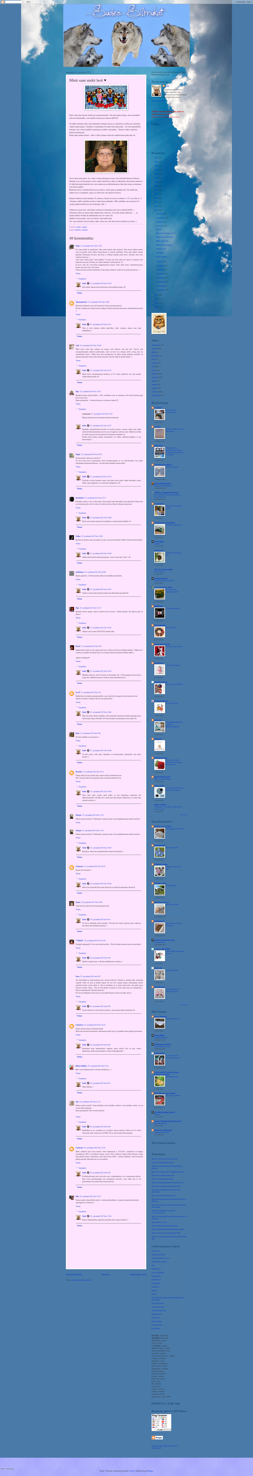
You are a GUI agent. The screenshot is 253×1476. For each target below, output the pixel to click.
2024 (156, 165)
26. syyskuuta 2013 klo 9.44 (100, 957)
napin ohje (155, 1317)
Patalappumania (160, 578)
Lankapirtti (159, 503)
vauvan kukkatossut (159, 1310)
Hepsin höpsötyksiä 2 (162, 483)
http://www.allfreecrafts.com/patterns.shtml (167, 1171)
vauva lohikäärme (158, 1272)
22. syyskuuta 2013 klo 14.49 (90, 345)
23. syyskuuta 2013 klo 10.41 (100, 589)
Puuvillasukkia (159, 942)
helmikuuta (161, 285)
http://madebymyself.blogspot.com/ (165, 1225)
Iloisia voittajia (161, 256)
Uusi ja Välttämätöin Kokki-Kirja (167, 1121)
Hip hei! (157, 1114)
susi (153, 1265)
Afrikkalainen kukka (159, 1261)
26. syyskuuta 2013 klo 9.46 (100, 1044)
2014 (156, 206)
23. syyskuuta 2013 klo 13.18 (92, 815)
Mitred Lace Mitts (172, 904)
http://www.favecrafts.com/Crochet (164, 1159)
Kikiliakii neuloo (161, 864)
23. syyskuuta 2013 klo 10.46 (100, 712)
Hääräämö (158, 445)
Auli (77, 345)
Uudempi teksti (74, 1274)
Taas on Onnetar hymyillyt (165, 233)
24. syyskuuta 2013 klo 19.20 (95, 940)
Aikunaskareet (81, 302)
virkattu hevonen (158, 1307)
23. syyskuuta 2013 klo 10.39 (100, 476)
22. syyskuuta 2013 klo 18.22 (91, 454)
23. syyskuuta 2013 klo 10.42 (100, 627)
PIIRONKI (158, 606)
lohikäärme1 (156, 1279)
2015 (156, 202)
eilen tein (157, 720)
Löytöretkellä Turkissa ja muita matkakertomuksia (166, 1073)
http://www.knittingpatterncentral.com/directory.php (169, 1237)
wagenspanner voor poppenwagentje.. (173, 990)
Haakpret (158, 739)
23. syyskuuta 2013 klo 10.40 (100, 517)
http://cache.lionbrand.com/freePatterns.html (168, 1229)
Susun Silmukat (160, 1016)
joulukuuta (161, 213)
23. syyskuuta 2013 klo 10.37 (100, 425)
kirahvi (154, 1294)
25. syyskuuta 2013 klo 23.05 (94, 1147)
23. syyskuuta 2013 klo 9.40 (90, 733)
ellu (77, 1101)
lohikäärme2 (156, 1276)
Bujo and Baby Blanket (162, 779)
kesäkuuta (160, 269)
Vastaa (78, 273)
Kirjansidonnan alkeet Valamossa (174, 924)
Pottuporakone (171, 885)
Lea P (78, 692)
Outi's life (158, 968)
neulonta (155, 377)
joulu (153, 366)
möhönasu (80, 572)
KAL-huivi (156, 1251)
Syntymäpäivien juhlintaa (175, 828)
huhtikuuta (161, 277)
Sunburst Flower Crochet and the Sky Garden (174, 789)
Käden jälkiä (159, 1035)
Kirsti (78, 646)
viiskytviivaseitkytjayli (163, 1130)
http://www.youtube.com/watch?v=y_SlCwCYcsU (163, 1211)
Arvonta (155, 348)
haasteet (154, 363)
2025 (156, 162)
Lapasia (159, 229)
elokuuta (160, 261)
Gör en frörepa (159, 571)
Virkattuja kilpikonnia (174, 525)
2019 (156, 186)
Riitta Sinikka (81, 1066)
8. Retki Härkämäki (173, 608)
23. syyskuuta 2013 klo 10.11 (93, 771)
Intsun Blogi (159, 541)
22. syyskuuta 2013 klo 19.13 (95, 497)
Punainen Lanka (160, 758)
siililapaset (155, 1286)
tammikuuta (161, 290)
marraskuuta (161, 217)
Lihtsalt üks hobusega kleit (173, 553)
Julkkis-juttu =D (162, 241)
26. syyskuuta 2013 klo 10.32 (90, 1196)
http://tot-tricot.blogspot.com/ (162, 1162)
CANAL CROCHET (162, 949)
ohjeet (154, 381)
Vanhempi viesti (138, 1274)
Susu (77, 976)
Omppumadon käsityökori (164, 522)
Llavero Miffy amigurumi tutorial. (175, 952)
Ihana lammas (157, 1321)
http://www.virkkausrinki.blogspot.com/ (166, 1186)
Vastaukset (82, 278)
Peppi (78, 454)
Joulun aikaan (171, 627)
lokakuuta (160, 221)
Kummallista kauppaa (164, 245)
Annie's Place (159, 785)
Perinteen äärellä (172, 847)
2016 (156, 198)
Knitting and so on (161, 902)
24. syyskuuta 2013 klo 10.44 (100, 847)
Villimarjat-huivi (158, 1303)
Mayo (78, 245)
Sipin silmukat (160, 625)
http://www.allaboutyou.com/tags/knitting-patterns (167, 1167)
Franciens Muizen (161, 701)
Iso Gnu (157, 426)
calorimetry (156, 1328)
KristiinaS (80, 497)
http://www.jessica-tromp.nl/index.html (166, 1233)
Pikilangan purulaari (162, 1044)
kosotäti (79, 771)
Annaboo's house (161, 682)
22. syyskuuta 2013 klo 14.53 (90, 391)
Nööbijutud (159, 550)
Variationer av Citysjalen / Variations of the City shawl (168, 808)
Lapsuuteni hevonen (161, 1132)
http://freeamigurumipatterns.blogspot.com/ (168, 1182)
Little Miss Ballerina (173, 665)
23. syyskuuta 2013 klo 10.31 (100, 324)
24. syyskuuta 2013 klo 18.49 (91, 902)
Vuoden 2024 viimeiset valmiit (174, 507)
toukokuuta (161, 273)
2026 (156, 157)
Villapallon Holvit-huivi (160, 1258)
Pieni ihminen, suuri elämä (164, 1093)
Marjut (78, 815)
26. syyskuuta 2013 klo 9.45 (100, 1006)
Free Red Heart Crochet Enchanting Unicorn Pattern (167, 495)
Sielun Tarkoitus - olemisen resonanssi (173, 1056)
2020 (156, 182)
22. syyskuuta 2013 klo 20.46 (95, 572)
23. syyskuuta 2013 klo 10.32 (100, 370)
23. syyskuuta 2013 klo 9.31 (91, 692)
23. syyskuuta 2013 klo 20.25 (94, 866)
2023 (156, 170)
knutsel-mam (159, 987)
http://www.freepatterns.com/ (162, 1179)
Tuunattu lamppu (172, 970)
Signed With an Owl (162, 776)
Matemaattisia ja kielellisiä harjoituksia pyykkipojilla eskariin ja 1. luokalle (174, 451)
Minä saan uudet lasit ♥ (164, 237)
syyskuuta (160, 225)
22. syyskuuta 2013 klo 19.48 (91, 536)
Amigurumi (156, 345)
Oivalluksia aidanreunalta (164, 1112)
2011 (156, 299)
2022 (156, 174)
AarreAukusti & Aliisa (163, 587)
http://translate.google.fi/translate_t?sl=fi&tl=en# (165, 1447)
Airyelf (132, 1471)
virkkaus (84, 230)
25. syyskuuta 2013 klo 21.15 (90, 1101)
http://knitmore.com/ (159, 1222)
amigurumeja (156, 1314)
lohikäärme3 (156, 1268)
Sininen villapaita (172, 467)
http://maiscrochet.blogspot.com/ (164, 1195)
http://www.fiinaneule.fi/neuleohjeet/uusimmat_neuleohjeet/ (169, 1206)
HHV (153, 352)
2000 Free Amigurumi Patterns (166, 492)
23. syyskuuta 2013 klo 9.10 (91, 646)
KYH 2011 (156, 356)
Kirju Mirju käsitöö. (162, 644)
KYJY (154, 359)
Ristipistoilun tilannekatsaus (171, 411)
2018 (156, 190)
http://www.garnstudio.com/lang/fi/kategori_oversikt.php (169, 1217)
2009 (156, 307)
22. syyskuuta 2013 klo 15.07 (102, 414)
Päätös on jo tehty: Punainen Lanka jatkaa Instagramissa (174, 762)
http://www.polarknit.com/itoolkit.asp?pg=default (166, 1190)
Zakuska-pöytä (160, 883)
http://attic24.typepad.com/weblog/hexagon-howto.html (168, 1298)
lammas (154, 1290)
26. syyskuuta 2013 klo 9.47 (100, 1083)
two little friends (171, 703)
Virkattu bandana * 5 (173, 1018)
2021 (156, 178)
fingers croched (160, 804)
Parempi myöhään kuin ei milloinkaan (175, 430)
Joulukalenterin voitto (162, 1046)
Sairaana (157, 543)
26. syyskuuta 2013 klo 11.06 (100, 1216)
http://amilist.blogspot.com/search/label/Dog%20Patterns (169, 1200)
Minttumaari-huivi (158, 1254)
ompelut (155, 384)
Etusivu (106, 1274)
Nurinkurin (160, 252)
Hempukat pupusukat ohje (173, 867)
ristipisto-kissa (157, 1325)
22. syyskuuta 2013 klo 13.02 (91, 245)
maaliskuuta (161, 281)
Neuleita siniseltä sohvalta (164, 940)
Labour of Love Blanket (174, 684)
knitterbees (158, 663)
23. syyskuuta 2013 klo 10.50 (100, 791)
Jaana (78, 902)
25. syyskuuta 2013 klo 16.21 (98, 1066)
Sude (84, 283)
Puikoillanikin (160, 845)
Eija (77, 391)
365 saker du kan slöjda (163, 569)
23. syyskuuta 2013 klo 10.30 (100, 283)
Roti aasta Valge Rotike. (174, 646)
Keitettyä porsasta (160, 1123)
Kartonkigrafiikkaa (161, 1037)
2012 (156, 295)
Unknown (79, 866)
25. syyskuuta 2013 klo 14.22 (94, 1025)
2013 (156, 210)
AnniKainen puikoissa (163, 464)
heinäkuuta (161, 265)
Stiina (78, 536)
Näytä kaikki (183, 815)
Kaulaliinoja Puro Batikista (164, 580)
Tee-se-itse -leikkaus (173, 1095)
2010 (156, 303)
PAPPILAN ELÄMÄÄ (163, 826)
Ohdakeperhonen (172, 1076)
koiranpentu (156, 1283)
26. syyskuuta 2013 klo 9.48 (100, 1126)
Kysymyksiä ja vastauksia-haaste (172, 590)
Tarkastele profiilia (158, 100)
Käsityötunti (159, 921)
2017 (156, 194)
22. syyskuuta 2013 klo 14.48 (98, 302)
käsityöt (78, 230)
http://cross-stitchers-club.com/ (163, 1175)
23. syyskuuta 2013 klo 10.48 (100, 750)
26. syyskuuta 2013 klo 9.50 (100, 1172)
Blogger (150, 1471)
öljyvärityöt (156, 395)
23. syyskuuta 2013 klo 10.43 (100, 671)
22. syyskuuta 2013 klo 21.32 (90, 608)
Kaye (77, 733)
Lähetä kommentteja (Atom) (80, 1280)
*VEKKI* (80, 940)
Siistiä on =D (161, 248)
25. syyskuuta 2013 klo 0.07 (90, 976)
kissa (153, 370)
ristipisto (155, 388)
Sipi (77, 1196)
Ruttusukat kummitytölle (163, 485)
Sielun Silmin (159, 1053)
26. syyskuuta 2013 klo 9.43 (100, 919)
